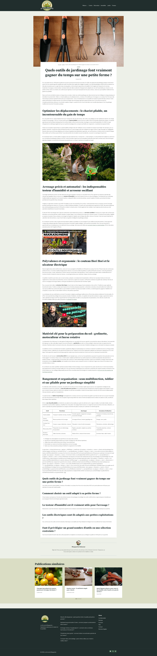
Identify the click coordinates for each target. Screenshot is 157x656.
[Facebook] (110, 651)
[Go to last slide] (37, 582)
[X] (113, 651)
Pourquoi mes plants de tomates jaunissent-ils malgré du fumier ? (47, 589)
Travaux (114, 5)
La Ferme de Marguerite (46, 625)
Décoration (96, 5)
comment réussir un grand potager (96, 225)
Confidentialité (102, 618)
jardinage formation (72, 299)
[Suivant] (120, 582)
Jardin (109, 5)
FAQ (99, 624)
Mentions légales (102, 629)
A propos (100, 622)
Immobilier (103, 5)
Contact (100, 627)
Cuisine (90, 5)
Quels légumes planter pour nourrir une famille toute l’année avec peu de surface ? (107, 590)
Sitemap (100, 620)
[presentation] (48, 576)
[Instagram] (115, 651)
